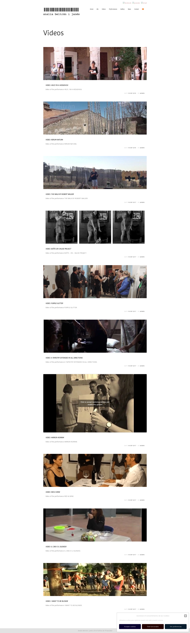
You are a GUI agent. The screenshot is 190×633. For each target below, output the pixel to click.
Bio (98, 9)
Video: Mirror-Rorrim (55, 437)
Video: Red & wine (53, 492)
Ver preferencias (176, 626)
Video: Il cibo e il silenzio (56, 547)
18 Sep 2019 (132, 93)
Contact (136, 9)
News (129, 9)
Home (91, 9)
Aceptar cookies (130, 626)
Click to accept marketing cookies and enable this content (95, 403)
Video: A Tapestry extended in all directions (64, 358)
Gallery (122, 9)
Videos (104, 9)
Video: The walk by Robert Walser (60, 194)
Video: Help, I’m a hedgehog (57, 85)
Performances (113, 9)
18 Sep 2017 (132, 202)
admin (142, 93)
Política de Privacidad (104, 631)
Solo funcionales (153, 626)
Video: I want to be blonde (57, 601)
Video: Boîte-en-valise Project (58, 249)
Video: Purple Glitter (54, 303)
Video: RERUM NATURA (54, 140)
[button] (185, 616)
